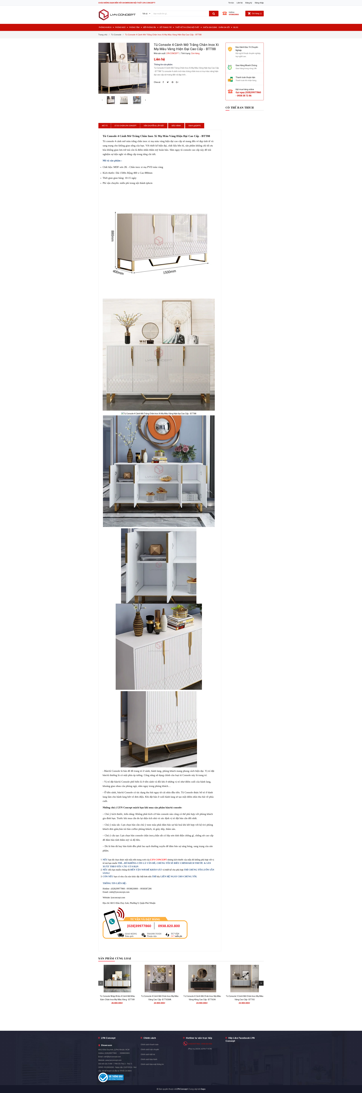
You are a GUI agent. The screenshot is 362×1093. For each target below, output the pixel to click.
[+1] (177, 82)
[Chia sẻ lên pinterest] (172, 82)
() (256, 13)
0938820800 (234, 15)
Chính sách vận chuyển (150, 1049)
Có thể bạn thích (240, 107)
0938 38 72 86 (244, 95)
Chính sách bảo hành (149, 1059)
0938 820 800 (206, 1044)
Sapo (203, 1089)
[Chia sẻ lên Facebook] (163, 82)
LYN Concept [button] (108, 1038)
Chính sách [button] (150, 1038)
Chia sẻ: (157, 82)
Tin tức (231, 3)
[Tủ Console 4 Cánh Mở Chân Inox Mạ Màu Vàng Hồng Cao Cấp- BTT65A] (202, 978)
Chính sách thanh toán (150, 1045)
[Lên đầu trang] (357, 1087)
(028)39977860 (253, 92)
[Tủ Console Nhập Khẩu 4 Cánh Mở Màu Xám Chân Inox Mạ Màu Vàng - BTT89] (117, 978)
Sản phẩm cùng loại (114, 958)
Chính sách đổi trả (148, 1054)
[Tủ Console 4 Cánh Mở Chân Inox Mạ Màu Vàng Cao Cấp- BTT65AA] (160, 978)
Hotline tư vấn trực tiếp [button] (199, 1038)
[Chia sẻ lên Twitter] (167, 82)
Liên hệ (240, 3)
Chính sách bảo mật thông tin (152, 1064)
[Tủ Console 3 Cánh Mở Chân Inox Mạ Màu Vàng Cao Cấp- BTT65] (245, 978)
